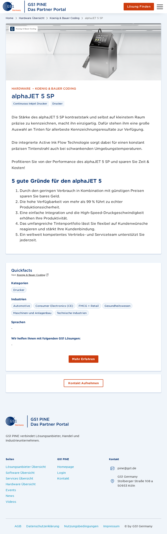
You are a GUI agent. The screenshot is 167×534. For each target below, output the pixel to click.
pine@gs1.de (127, 468)
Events (11, 490)
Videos (11, 501)
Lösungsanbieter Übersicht (26, 466)
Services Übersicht (19, 478)
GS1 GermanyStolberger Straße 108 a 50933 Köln (135, 481)
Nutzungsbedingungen (81, 526)
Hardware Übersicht (31, 18)
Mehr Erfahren (83, 359)
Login (61, 472)
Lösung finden (139, 6)
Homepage (65, 466)
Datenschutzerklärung (42, 526)
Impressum (111, 526)
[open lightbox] (83, 51)
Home (9, 18)
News (10, 495)
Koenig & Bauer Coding (64, 18)
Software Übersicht (20, 472)
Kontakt (63, 478)
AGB (17, 526)
